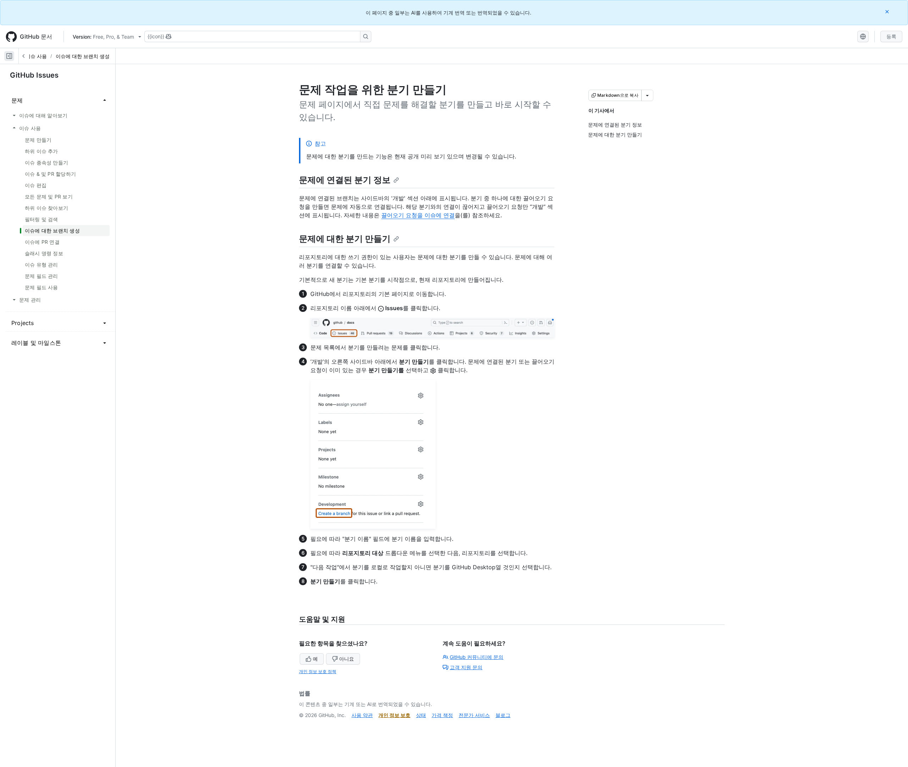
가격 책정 (442, 715)
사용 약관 (362, 715)
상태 (421, 715)
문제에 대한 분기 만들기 (345, 239)
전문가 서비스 (474, 715)
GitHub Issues (34, 75)
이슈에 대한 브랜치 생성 (83, 56)
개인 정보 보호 (394, 715)
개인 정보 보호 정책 (317, 671)
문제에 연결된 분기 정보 (345, 180)
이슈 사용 (36, 56)
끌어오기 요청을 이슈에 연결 (418, 215)
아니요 (346, 659)
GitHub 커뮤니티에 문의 (476, 657)
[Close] (887, 11)
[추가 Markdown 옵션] (647, 95)
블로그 (502, 715)
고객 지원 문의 (466, 667)
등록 (891, 36)
